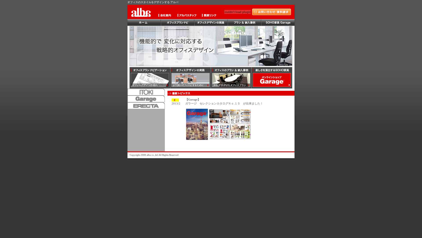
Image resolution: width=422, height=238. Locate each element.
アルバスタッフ (188, 16)
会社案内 (166, 16)
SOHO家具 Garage (278, 22)
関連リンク (210, 16)
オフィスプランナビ (177, 22)
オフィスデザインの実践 (211, 22)
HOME (144, 22)
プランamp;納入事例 (244, 22)
